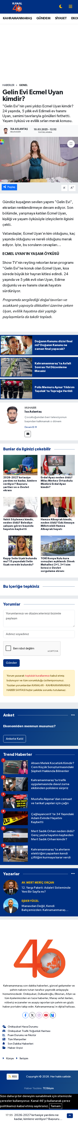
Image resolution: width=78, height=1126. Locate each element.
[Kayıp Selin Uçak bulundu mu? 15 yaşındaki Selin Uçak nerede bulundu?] (20, 545)
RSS (14, 1076)
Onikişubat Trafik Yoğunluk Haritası (29, 1031)
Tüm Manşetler (17, 1039)
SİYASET (61, 18)
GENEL (23, 85)
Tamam (56, 1106)
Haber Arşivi (15, 1047)
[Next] (53, 1015)
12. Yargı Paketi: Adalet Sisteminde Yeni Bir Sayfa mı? (46, 889)
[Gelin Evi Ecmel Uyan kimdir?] (39, 159)
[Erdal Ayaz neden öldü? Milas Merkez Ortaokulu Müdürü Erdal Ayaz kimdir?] (58, 465)
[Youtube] (46, 1015)
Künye (10, 1058)
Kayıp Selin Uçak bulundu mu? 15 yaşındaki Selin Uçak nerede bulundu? (20, 561)
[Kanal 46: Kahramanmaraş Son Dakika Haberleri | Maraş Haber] (17, 6)
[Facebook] (25, 1015)
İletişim (24, 1058)
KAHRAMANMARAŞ (17, 18)
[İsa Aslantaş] (12, 414)
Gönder (11, 662)
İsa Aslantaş (33, 411)
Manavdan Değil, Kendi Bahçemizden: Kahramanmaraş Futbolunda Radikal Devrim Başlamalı (47, 908)
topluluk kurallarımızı (37, 675)
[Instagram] (39, 1015)
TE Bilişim (48, 1088)
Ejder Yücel (30, 901)
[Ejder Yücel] (10, 905)
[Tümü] (73, 715)
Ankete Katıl (14, 738)
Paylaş (11, 187)
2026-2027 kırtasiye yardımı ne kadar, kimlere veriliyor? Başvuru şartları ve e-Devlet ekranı (20, 484)
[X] (32, 1015)
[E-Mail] (28, 434)
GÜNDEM (43, 18)
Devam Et (30, 427)
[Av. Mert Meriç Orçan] (10, 887)
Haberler (8, 85)
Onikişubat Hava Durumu (23, 1026)
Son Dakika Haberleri (20, 1043)
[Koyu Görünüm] (61, 7)
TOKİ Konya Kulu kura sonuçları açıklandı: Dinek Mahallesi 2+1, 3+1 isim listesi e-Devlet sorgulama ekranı (58, 564)
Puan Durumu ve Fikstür (22, 1035)
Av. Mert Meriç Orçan (38, 882)
